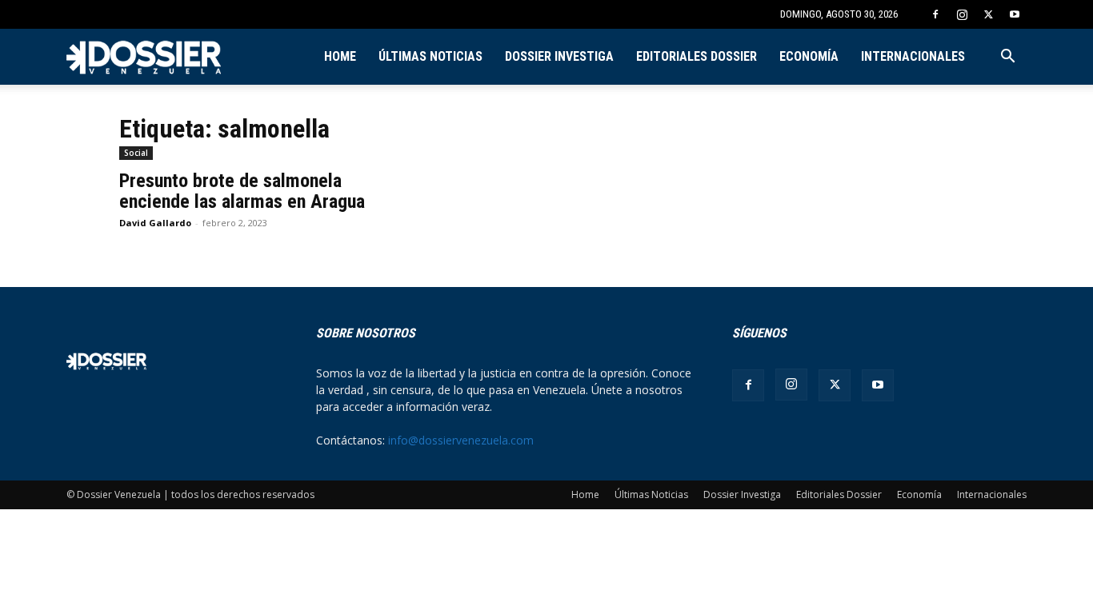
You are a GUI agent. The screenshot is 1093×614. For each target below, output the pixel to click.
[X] (988, 14)
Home (340, 56)
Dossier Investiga (559, 56)
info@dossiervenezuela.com (461, 440)
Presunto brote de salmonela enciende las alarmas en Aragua (242, 191)
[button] (1007, 58)
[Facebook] (935, 14)
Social (136, 152)
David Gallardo (155, 223)
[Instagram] (962, 14)
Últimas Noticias (430, 56)
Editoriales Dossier (696, 56)
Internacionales (913, 56)
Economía (809, 56)
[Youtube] (1015, 14)
